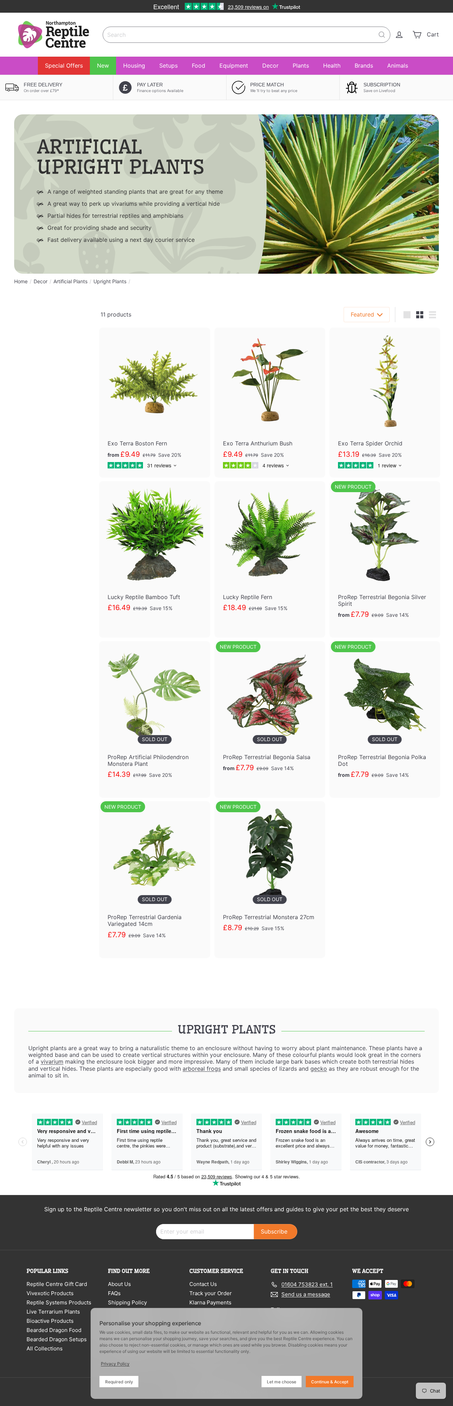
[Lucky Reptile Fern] (270, 556)
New (103, 65)
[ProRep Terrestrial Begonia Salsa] (270, 716)
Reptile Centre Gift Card (57, 1284)
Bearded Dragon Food (54, 1330)
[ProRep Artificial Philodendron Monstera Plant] (154, 719)
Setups (168, 65)
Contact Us (203, 1284)
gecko (318, 1068)
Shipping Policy (127, 1302)
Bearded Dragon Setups (57, 1339)
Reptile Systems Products (59, 1302)
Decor (270, 65)
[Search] (381, 35)
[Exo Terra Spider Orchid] (385, 402)
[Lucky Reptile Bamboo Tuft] (154, 556)
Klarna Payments (210, 1302)
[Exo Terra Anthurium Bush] (270, 402)
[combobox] (246, 35)
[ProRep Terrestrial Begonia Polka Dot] (385, 719)
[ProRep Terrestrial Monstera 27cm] (270, 876)
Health (331, 65)
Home (21, 281)
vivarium (52, 1061)
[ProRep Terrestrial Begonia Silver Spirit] (385, 559)
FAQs (114, 1293)
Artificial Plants (70, 281)
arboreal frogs (202, 1068)
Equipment (233, 65)
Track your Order (210, 1293)
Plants (301, 65)
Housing (134, 65)
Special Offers (64, 65)
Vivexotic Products (50, 1293)
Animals (397, 65)
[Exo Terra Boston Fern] (154, 402)
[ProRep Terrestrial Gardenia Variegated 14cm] (154, 879)
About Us (119, 1284)
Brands (364, 65)
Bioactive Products (50, 1320)
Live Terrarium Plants (53, 1311)
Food (198, 65)
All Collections (45, 1348)
